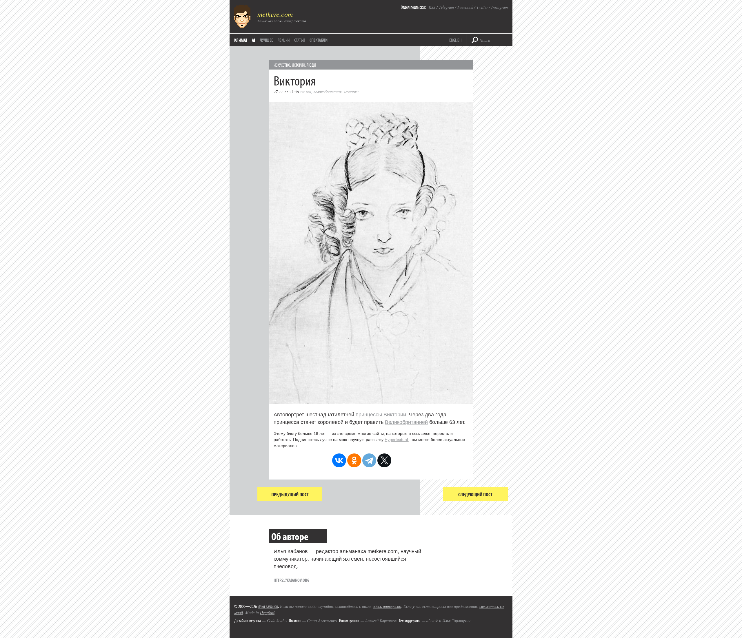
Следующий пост (475, 494)
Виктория (295, 80)
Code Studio (277, 621)
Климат (240, 40)
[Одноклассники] (354, 460)
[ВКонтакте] (339, 460)
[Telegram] (369, 460)
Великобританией (406, 422)
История (298, 65)
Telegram (446, 7)
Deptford (267, 612)
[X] (384, 460)
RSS (432, 7)
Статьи (299, 40)
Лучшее (266, 40)
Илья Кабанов (268, 606)
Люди (311, 65)
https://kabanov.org (292, 580)
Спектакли (319, 40)
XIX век (305, 91)
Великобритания (328, 91)
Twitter (482, 7)
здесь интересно (387, 606)
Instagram (499, 7)
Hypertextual (396, 439)
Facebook (465, 7)
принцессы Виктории (381, 415)
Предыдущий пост (290, 494)
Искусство (282, 65)
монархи (351, 91)
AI (253, 40)
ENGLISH (455, 40)
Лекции (284, 40)
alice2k (432, 621)
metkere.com (275, 14)
